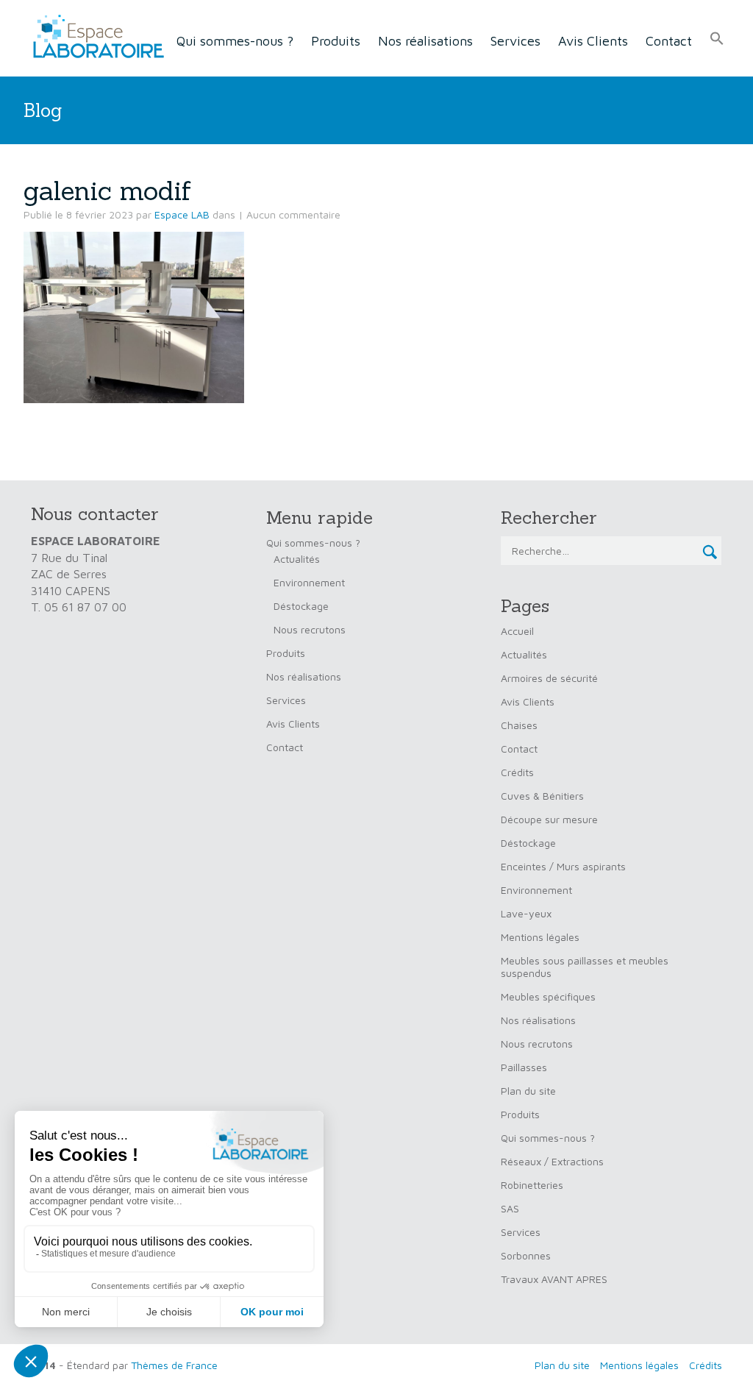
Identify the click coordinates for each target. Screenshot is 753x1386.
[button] (717, 39)
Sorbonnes (526, 1255)
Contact (669, 41)
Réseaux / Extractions (552, 1161)
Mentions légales (540, 937)
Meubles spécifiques (548, 996)
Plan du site (528, 1090)
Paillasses (524, 1067)
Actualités (297, 558)
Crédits (517, 772)
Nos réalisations (425, 41)
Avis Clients (593, 41)
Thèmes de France (174, 1365)
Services (515, 41)
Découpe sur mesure (549, 819)
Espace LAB (182, 214)
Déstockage (301, 606)
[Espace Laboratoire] (94, 37)
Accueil (517, 631)
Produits (335, 41)
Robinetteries (532, 1185)
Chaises (519, 725)
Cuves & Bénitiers (542, 795)
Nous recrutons (310, 629)
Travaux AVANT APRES (554, 1279)
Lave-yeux (526, 913)
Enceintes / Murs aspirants (563, 866)
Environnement (309, 582)
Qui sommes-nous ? (234, 41)
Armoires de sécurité (549, 678)
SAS (510, 1208)
